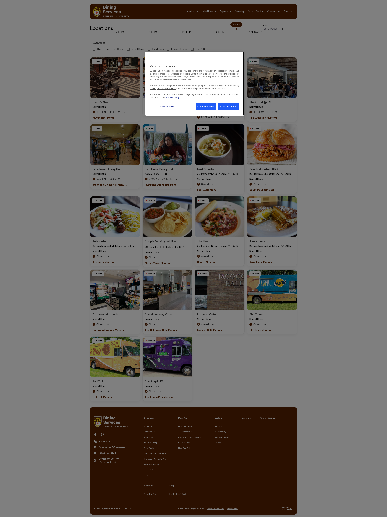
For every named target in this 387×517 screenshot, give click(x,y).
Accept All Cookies (228, 106)
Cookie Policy (172, 97)
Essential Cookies (205, 106)
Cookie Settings (166, 106)
